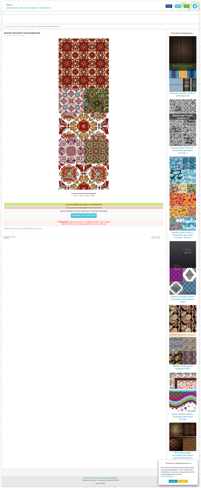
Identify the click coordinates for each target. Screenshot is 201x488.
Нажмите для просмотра (83, 215)
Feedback (102, 483)
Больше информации (167, 476)
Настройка (183, 481)
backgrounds (25, 228)
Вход (186, 6)
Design (16, 228)
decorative (35, 228)
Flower (40, 228)
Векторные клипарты (18, 35)
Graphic (20, 228)
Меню (178, 6)
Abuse (97, 483)
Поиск (169, 6)
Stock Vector (11, 228)
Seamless (30, 228)
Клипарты (8, 35)
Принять (173, 481)
